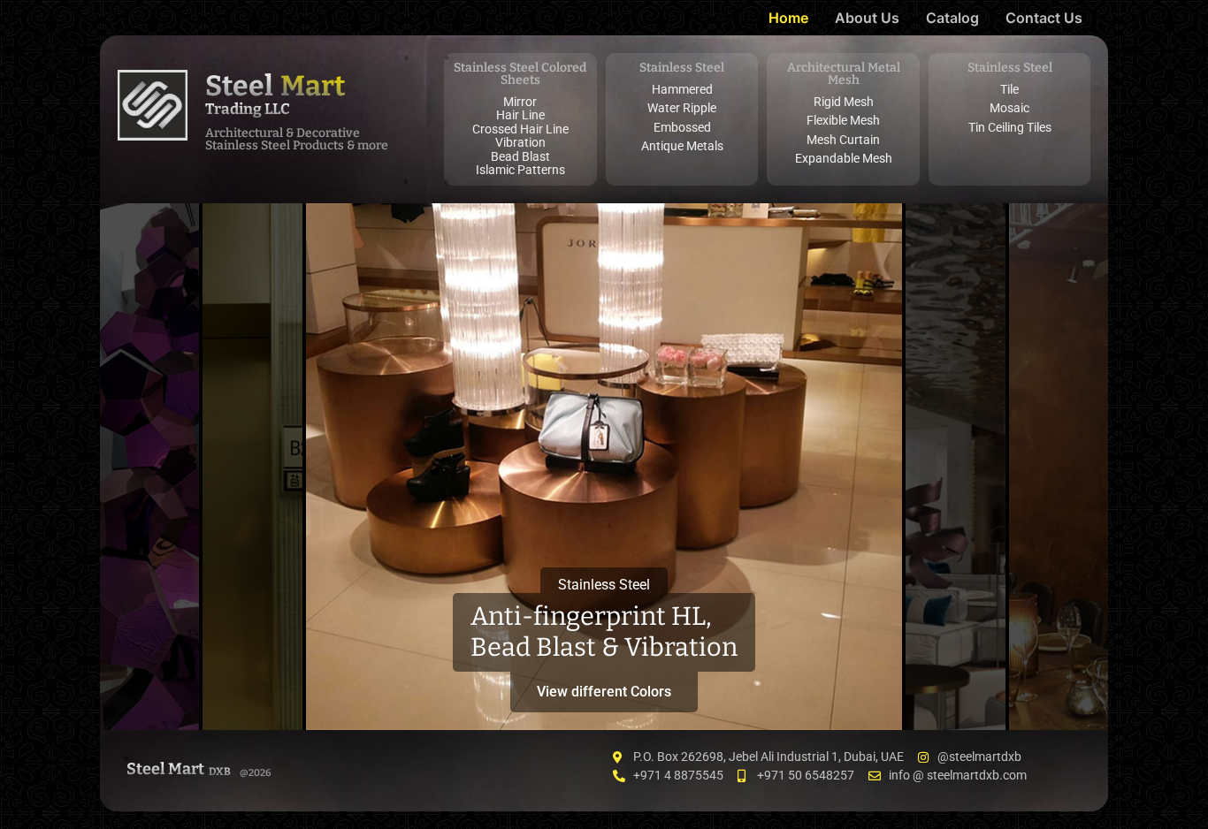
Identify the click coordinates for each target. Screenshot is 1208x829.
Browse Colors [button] (149, 684)
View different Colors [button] (604, 691)
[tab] (149, 466)
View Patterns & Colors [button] (252, 677)
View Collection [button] (955, 684)
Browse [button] (1058, 691)
